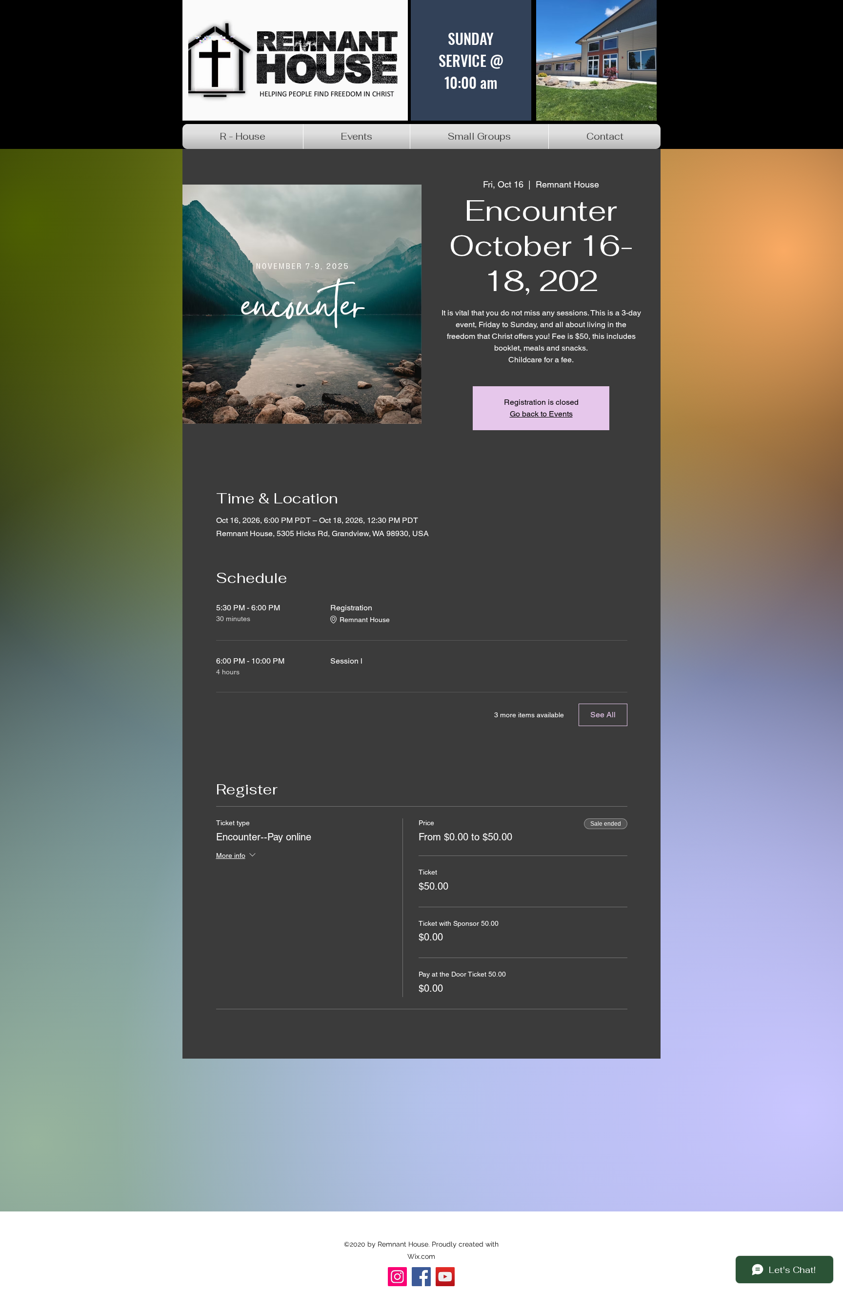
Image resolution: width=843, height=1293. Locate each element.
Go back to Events (541, 413)
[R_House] (445, 1276)
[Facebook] (421, 1276)
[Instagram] (397, 1276)
